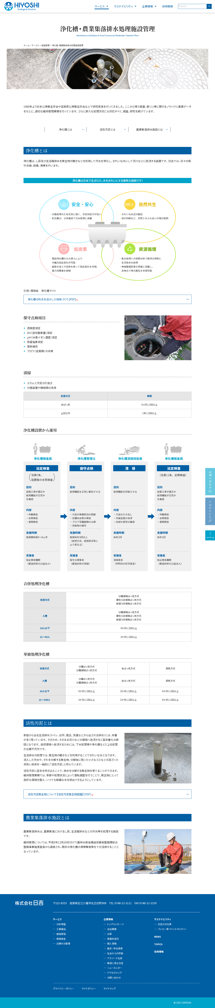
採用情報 (167, 6)
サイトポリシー (89, 988)
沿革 (109, 934)
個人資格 (112, 943)
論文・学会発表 (115, 948)
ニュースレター (114, 967)
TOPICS (158, 944)
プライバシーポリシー (63, 988)
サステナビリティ (123, 6)
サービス (100, 6)
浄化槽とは (65, 129)
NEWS (157, 936)
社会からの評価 (115, 953)
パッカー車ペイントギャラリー (172, 929)
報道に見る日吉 (115, 963)
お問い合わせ (114, 977)
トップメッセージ (115, 924)
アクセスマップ (114, 972)
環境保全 (61, 938)
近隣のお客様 (63, 943)
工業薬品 (61, 929)
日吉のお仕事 (164, 924)
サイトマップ (109, 988)
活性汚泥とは (107, 129)
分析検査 (61, 924)
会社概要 (112, 929)
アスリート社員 (114, 958)
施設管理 (61, 934)
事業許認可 (113, 938)
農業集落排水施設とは (149, 129)
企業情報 (147, 6)
